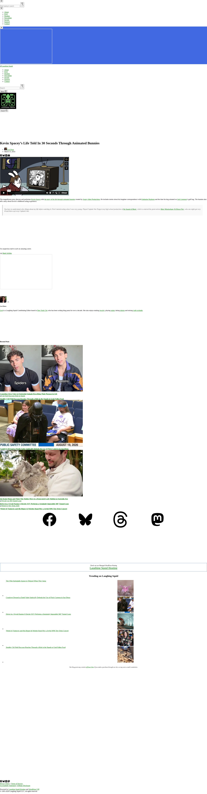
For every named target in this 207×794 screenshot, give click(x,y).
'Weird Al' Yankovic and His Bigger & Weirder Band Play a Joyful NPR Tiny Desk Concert (37, 631)
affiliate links (90, 667)
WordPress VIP (34, 789)
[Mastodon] (157, 527)
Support (7, 79)
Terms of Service (17, 784)
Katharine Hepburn (148, 199)
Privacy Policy (5, 784)
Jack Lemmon (182, 199)
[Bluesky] (4, 156)
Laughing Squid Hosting (103, 568)
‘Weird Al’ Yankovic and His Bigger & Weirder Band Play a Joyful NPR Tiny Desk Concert (33, 509)
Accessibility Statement (8, 786)
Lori (1, 310)
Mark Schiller (7, 253)
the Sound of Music (129, 209)
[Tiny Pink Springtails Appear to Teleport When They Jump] (125, 596)
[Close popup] (1, 28)
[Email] (9, 156)
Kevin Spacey (36, 199)
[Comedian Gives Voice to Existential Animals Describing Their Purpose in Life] (41, 391)
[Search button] (22, 86)
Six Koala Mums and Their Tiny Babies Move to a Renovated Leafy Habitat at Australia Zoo (34, 499)
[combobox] (10, 88)
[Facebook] (1, 156)
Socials (6, 78)
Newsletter (8, 76)
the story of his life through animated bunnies (59, 199)
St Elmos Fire (178, 209)
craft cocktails (138, 310)
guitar (113, 310)
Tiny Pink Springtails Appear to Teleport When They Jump (26, 581)
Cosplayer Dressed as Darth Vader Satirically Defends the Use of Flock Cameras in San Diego (34, 449)
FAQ (6, 72)
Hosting (7, 74)
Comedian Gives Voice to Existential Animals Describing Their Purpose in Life (28, 394)
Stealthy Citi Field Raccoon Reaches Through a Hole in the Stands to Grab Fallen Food (32, 399)
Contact (7, 81)
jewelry (102, 310)
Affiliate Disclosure (23, 786)
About (6, 70)
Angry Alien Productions (91, 199)
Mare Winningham (167, 209)
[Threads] (6, 156)
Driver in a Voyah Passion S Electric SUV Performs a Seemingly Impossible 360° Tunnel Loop (34, 504)
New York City (42, 310)
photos (122, 310)
